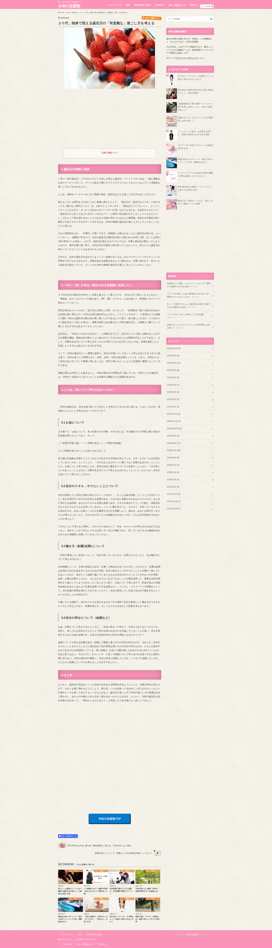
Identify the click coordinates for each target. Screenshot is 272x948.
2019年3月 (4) (173, 392)
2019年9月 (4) (173, 355)
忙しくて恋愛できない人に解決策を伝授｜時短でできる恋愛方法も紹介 (189, 305)
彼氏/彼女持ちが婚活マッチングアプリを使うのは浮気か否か (195, 188)
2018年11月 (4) (173, 421)
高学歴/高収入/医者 (142, 5)
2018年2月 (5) (173, 487)
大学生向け (159, 5)
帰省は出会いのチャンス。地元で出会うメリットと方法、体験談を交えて (195, 160)
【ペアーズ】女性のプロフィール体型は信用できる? (195, 146)
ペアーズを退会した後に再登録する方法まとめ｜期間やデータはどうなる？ (189, 295)
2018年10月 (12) (174, 428)
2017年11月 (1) (173, 501)
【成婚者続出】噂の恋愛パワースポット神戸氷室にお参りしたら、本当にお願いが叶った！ (195, 106)
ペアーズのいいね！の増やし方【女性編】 (186, 316)
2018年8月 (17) (173, 443)
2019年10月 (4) (173, 348)
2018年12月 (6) (173, 414)
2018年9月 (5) (173, 436)
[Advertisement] (109, 120)
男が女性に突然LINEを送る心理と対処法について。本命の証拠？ (196, 91)
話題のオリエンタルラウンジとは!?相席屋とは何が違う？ (195, 119)
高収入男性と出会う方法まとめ (86, 939)
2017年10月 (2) (173, 508)
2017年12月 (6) (173, 494)
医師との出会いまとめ (65, 939)
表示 (115, 152)
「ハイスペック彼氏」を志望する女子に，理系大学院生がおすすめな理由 (194, 133)
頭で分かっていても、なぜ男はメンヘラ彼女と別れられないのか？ (195, 77)
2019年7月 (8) (173, 370)
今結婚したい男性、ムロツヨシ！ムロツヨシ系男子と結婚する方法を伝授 (189, 285)
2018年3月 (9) (173, 479)
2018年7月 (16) (173, 450)
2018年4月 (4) (173, 472)
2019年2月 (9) (173, 399)
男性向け (193, 5)
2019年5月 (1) (173, 385)
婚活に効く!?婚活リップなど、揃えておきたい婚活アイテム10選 (195, 202)
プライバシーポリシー (186, 58)
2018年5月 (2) (173, 465)
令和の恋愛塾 (69, 6)
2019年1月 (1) (173, 406)
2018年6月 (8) (173, 457)
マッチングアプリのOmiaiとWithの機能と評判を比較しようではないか (195, 174)
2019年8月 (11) (173, 363)
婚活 (128, 5)
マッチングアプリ (114, 5)
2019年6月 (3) (173, 377)
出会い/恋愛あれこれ (177, 5)
